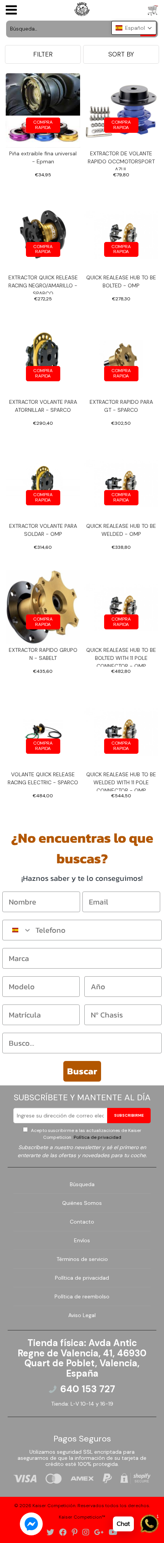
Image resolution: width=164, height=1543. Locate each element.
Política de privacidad (96, 1137)
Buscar (82, 1071)
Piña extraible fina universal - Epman (43, 157)
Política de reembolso (82, 1296)
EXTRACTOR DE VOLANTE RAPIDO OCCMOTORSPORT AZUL (121, 160)
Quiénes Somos (82, 1203)
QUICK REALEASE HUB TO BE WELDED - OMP (121, 529)
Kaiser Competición (54, 1506)
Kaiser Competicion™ (82, 1517)
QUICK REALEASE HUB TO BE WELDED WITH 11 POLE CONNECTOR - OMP (121, 781)
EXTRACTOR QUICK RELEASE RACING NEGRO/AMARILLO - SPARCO (43, 284)
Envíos (82, 1240)
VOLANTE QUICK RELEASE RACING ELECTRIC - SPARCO (43, 778)
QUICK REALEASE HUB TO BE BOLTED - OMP (121, 281)
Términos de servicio (82, 1259)
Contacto (82, 1221)
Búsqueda (82, 1184)
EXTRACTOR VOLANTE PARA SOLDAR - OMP (43, 529)
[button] (134, 27)
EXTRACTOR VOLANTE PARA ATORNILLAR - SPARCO (43, 405)
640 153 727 (87, 1389)
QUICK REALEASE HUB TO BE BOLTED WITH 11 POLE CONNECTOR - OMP (121, 657)
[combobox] (17, 930)
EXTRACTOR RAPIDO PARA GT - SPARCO (121, 405)
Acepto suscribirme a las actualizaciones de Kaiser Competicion (85, 1133)
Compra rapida (43, 125)
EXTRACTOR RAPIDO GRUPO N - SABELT (43, 654)
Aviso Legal (82, 1315)
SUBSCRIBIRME (129, 1115)
